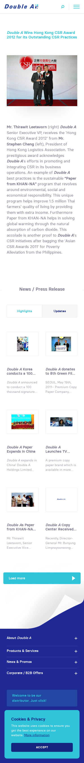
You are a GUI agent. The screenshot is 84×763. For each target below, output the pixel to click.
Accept (42, 747)
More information (37, 735)
